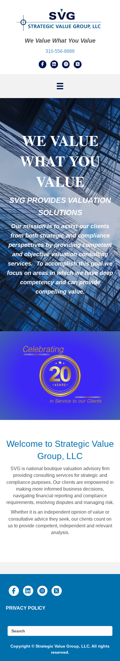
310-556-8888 (60, 51)
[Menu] (60, 86)
